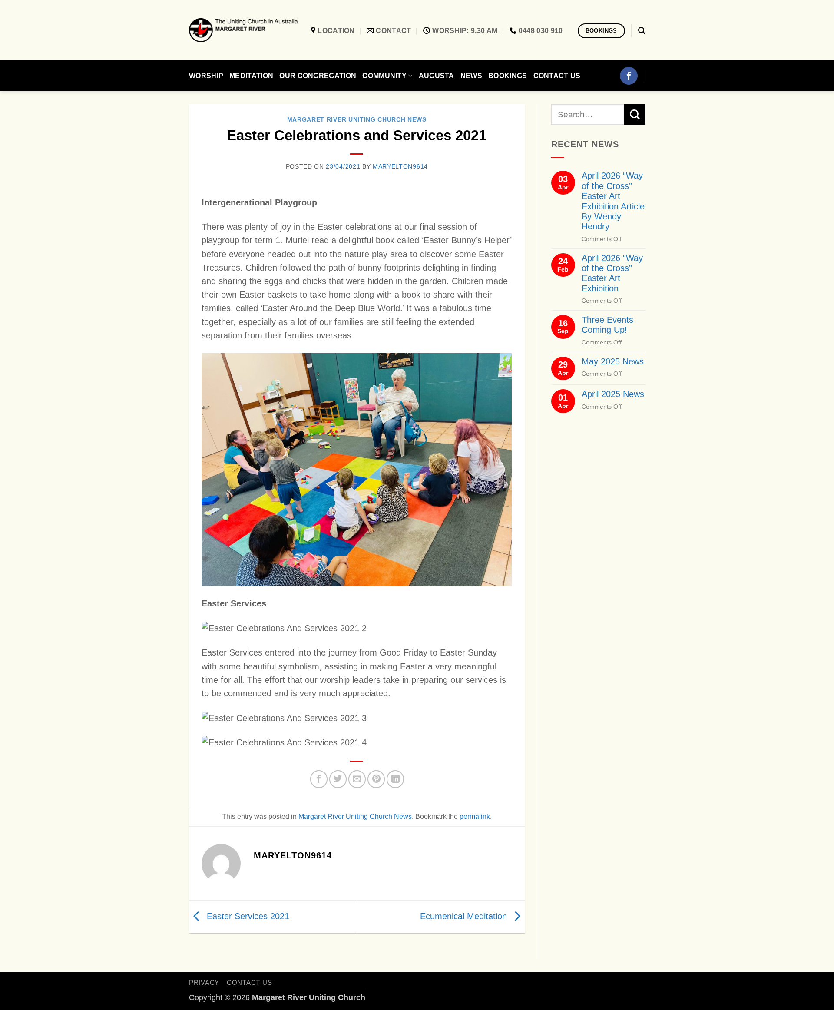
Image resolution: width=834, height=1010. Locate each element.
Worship (206, 75)
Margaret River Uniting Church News (357, 119)
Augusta (436, 75)
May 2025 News (612, 361)
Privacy (204, 982)
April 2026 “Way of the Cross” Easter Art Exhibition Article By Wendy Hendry (612, 201)
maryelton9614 (400, 166)
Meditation (251, 75)
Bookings (507, 75)
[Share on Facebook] (319, 779)
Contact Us (557, 75)
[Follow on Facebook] (628, 76)
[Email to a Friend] (357, 779)
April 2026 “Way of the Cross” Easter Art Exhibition (611, 273)
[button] (641, 30)
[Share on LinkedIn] (395, 779)
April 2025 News (612, 394)
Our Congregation (317, 75)
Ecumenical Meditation (465, 916)
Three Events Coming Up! (607, 324)
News (471, 75)
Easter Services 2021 (246, 916)
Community (384, 75)
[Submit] (634, 114)
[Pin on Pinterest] (376, 779)
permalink (475, 816)
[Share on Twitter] (338, 779)
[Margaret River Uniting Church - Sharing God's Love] (243, 30)
